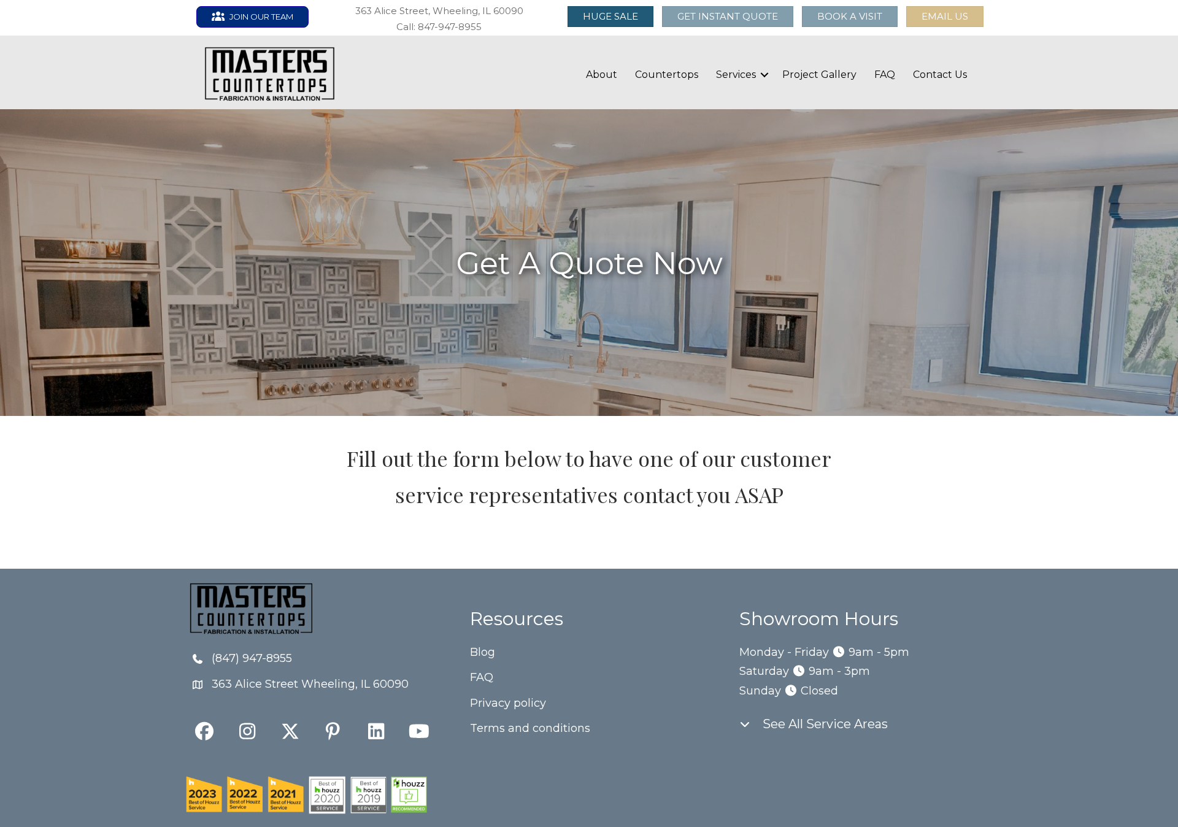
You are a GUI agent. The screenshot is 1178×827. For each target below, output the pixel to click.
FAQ (884, 74)
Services (736, 74)
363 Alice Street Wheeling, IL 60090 (310, 684)
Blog (482, 652)
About (601, 74)
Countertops (666, 74)
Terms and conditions (530, 728)
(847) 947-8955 (252, 658)
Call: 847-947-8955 (439, 27)
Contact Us (940, 74)
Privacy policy (508, 703)
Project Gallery (819, 74)
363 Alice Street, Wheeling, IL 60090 (439, 11)
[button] (945, 16)
